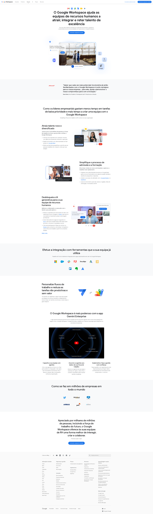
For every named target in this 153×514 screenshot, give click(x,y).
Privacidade (51, 508)
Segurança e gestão (60, 461)
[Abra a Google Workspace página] (7, 2)
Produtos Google (72, 508)
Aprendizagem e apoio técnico (103, 462)
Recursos (42, 1)
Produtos (23, 1)
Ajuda (79, 508)
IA (32, 1)
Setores (28, 1)
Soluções (17, 1)
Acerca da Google (64, 508)
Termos (57, 508)
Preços (36, 1)
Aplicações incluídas (47, 461)
